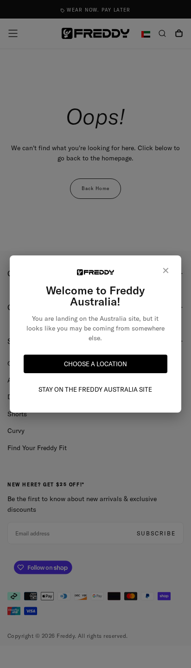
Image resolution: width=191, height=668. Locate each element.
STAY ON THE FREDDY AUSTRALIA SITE (95, 389)
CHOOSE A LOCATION (95, 364)
